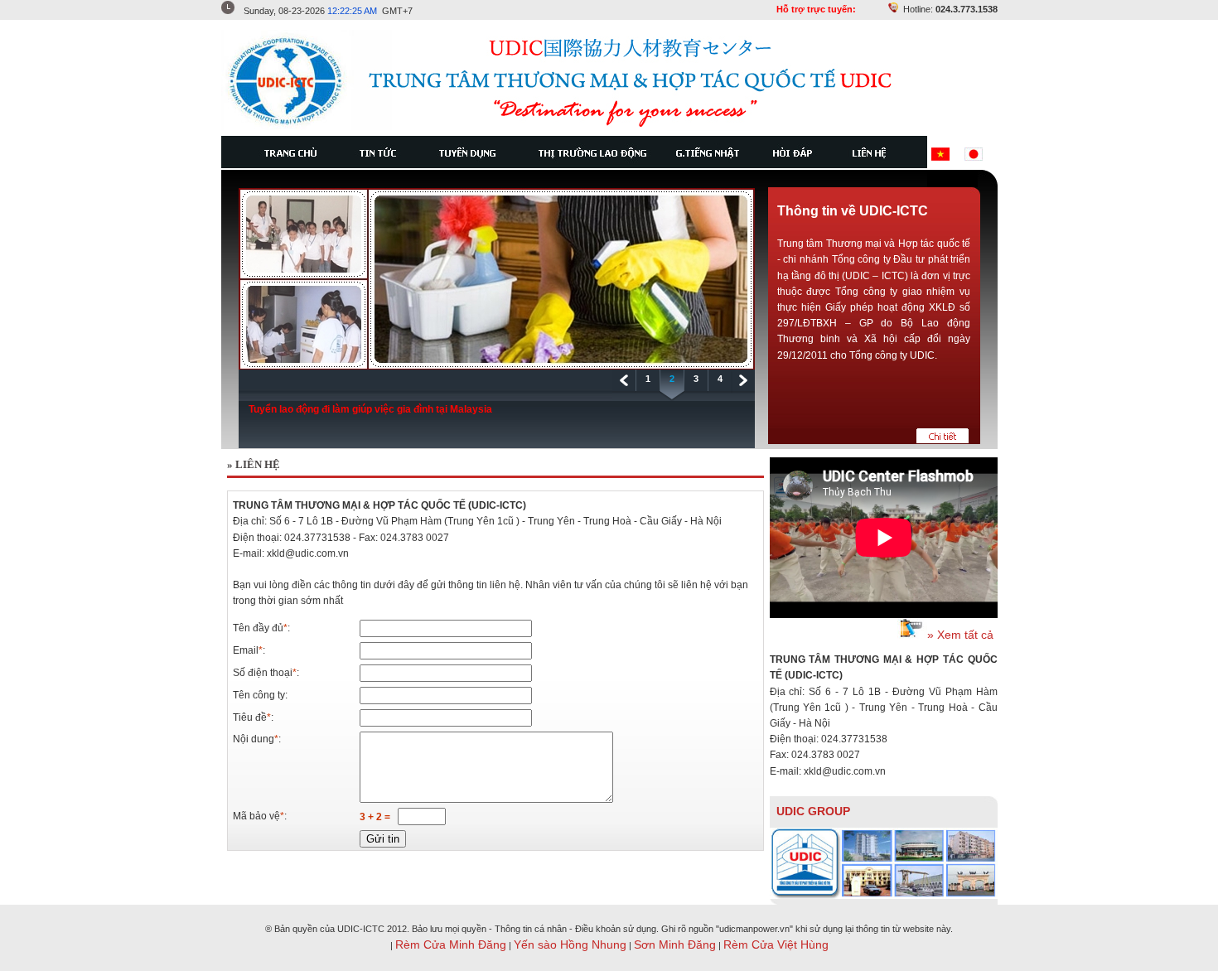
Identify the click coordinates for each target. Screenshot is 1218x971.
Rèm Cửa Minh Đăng (450, 944)
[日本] (973, 156)
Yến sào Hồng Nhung (570, 944)
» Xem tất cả (960, 634)
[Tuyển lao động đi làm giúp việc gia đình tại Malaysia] (497, 366)
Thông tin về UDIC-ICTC (852, 211)
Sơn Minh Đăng (675, 944)
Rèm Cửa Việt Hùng (776, 944)
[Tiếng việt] (940, 156)
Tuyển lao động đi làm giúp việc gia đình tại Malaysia (370, 409)
